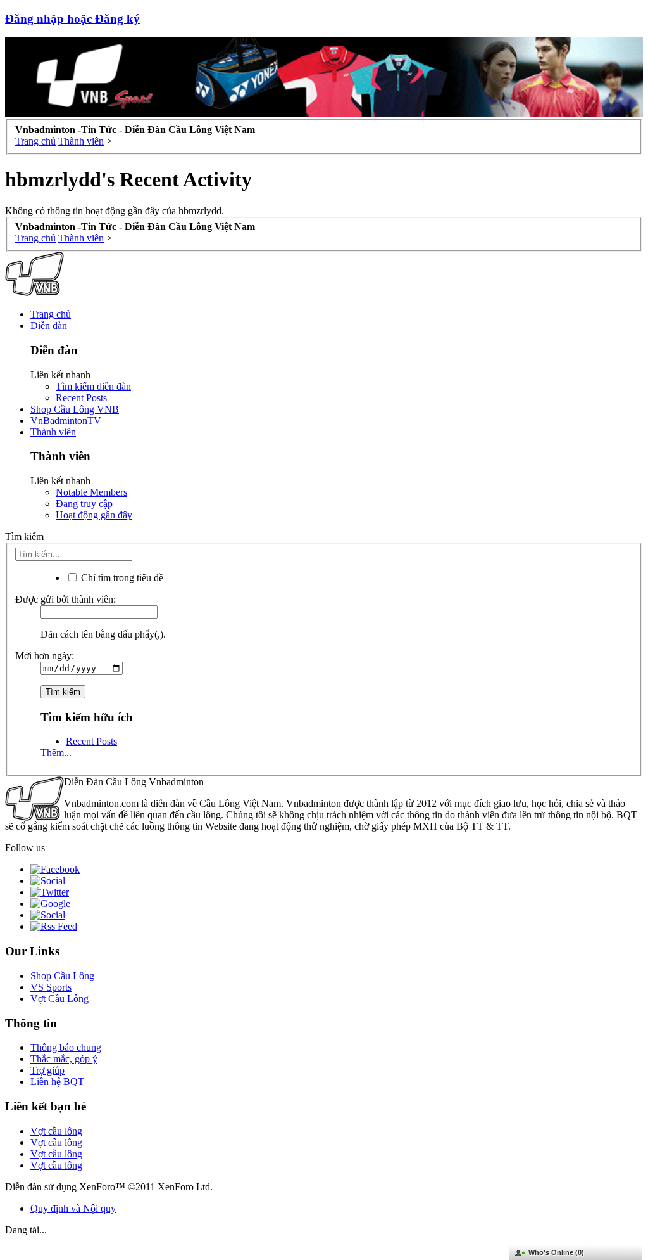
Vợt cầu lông (56, 1131)
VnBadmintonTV (65, 420)
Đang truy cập (84, 503)
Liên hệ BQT (57, 1081)
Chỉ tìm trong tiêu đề (120, 577)
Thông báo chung (65, 1047)
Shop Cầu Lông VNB (74, 409)
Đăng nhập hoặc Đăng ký (72, 18)
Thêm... (56, 752)
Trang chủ (50, 314)
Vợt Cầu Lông (59, 998)
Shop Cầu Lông (62, 975)
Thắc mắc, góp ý (63, 1058)
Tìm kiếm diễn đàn (93, 386)
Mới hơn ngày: (44, 655)
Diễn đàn (48, 325)
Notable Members (91, 492)
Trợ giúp (47, 1070)
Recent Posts (81, 397)
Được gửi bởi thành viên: (65, 599)
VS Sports (51, 987)
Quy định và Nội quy (73, 1208)
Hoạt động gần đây (94, 515)
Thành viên (53, 432)
